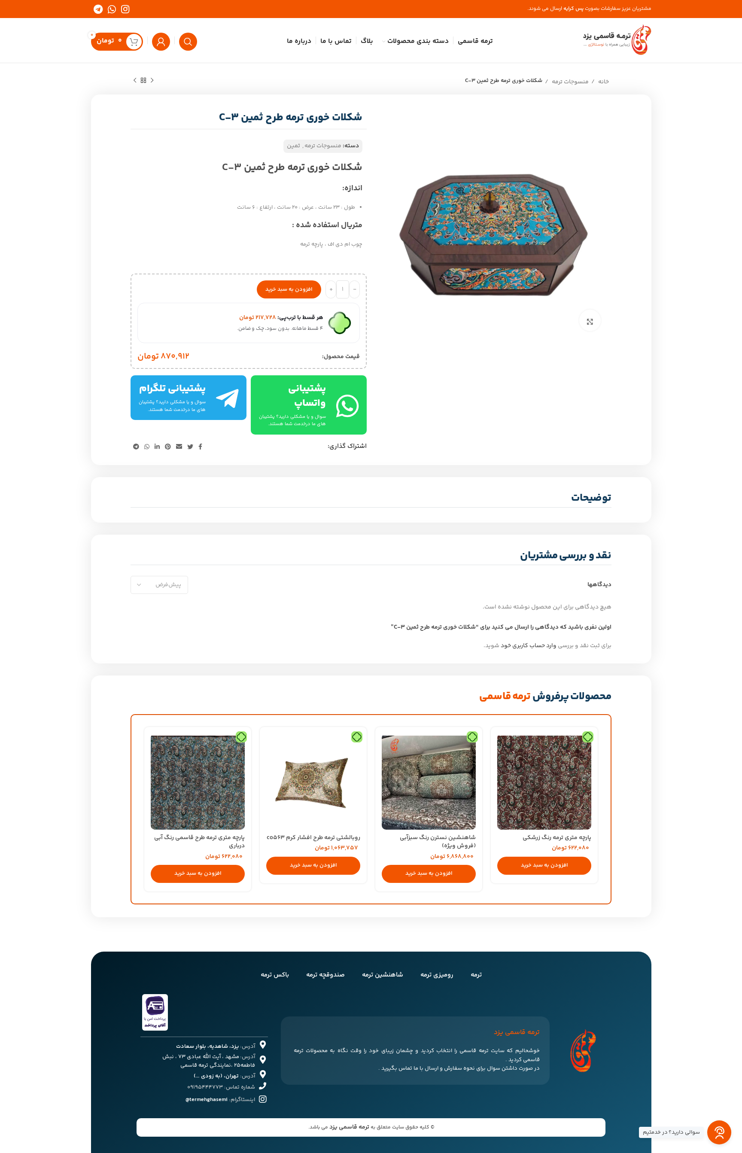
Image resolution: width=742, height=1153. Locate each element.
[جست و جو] (188, 40)
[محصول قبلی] (152, 79)
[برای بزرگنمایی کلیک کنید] (590, 320)
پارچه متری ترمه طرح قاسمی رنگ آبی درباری (199, 842)
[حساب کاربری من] (161, 40)
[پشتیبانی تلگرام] (227, 398)
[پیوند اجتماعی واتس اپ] (112, 9)
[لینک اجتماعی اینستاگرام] (125, 9)
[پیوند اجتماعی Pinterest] (167, 446)
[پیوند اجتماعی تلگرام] (98, 9)
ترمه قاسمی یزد (349, 1127)
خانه (603, 82)
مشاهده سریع (503, 747)
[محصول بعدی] (135, 79)
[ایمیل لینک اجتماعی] (179, 446)
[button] (544, 866)
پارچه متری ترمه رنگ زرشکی (557, 838)
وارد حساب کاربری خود (528, 646)
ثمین (293, 146)
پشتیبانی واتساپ (307, 396)
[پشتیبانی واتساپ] (347, 405)
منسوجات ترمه (569, 82)
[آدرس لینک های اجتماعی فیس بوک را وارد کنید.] (200, 446)
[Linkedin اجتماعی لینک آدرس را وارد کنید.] (157, 446)
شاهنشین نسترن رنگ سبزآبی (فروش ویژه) (438, 842)
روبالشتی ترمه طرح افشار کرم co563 (313, 838)
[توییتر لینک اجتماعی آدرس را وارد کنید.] (190, 446)
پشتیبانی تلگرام (172, 389)
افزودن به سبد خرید (289, 289)
